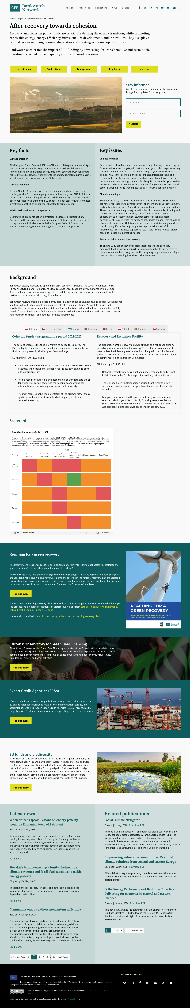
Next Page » (63, 957)
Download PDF (136, 825)
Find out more (20, 593)
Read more (15, 858)
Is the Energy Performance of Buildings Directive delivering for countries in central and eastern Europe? (139, 893)
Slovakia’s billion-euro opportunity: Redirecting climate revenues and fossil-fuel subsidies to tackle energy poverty (46, 872)
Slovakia (102, 606)
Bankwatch (29, 8)
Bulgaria (49, 609)
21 (127, 930)
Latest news (24, 69)
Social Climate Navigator (122, 820)
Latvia (13, 609)
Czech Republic (25, 609)
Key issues (145, 69)
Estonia (84, 606)
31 (54, 957)
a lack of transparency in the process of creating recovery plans (67, 616)
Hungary (39, 609)
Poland (93, 606)
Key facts (114, 69)
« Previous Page (18, 957)
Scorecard (18, 420)
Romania (112, 606)
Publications (54, 69)
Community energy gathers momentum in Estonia (45, 909)
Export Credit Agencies (54, 707)
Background (84, 69)
